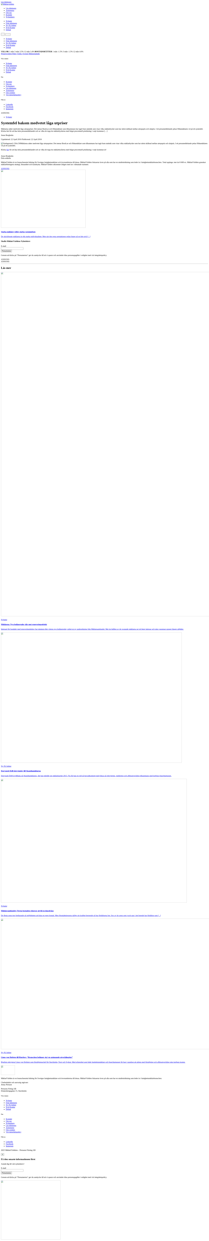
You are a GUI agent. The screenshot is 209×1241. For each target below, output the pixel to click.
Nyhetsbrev (10, 17)
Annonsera (10, 10)
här (8, 150)
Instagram (9, 109)
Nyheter (9, 21)
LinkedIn (9, 104)
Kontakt (9, 15)
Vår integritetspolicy (13, 95)
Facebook (9, 107)
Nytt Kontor (10, 28)
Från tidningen (11, 23)
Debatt (8, 30)
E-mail (3, 246)
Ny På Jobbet (11, 25)
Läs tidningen (11, 8)
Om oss (9, 13)
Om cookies (10, 93)
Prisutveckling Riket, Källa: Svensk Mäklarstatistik (20, 54)
